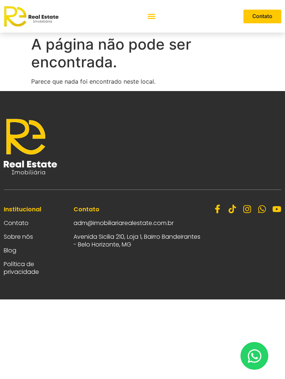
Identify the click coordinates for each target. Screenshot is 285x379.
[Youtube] (276, 209)
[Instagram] (247, 209)
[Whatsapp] (262, 209)
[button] (151, 16)
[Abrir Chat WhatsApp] (254, 356)
